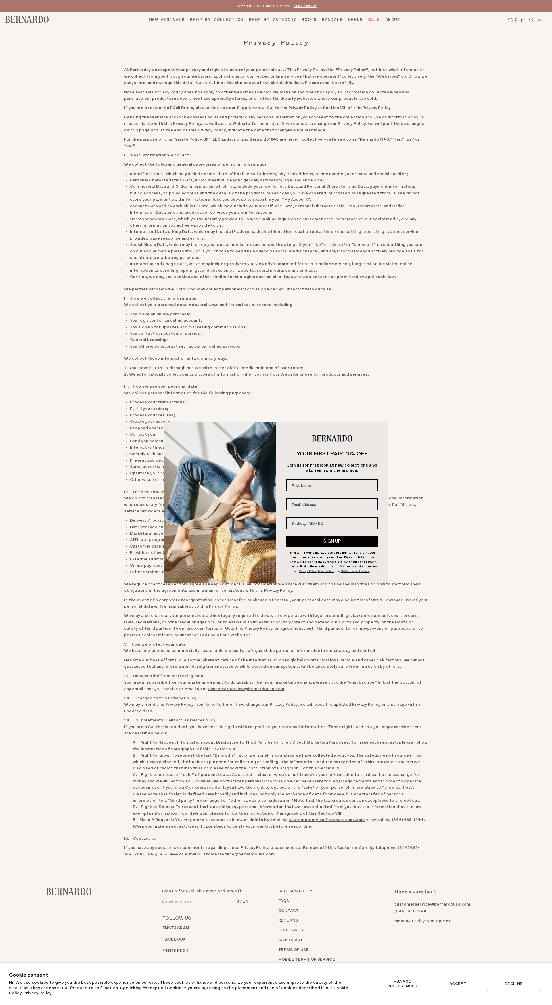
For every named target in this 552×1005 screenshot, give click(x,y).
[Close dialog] (383, 427)
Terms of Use (326, 571)
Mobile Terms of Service (355, 571)
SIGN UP (332, 541)
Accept (457, 983)
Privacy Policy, (308, 571)
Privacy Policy (38, 993)
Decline (513, 983)
